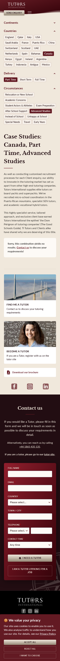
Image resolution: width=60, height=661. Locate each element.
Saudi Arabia (11, 42)
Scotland (25, 48)
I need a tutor (32, 558)
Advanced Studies (40, 111)
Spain (24, 53)
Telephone (14, 525)
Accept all (30, 642)
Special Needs (12, 122)
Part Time (10, 79)
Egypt (19, 59)
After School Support (16, 111)
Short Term (25, 79)
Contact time (15, 539)
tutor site (49, 454)
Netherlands (11, 53)
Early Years (39, 122)
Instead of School (14, 116)
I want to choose (30, 656)
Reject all (30, 649)
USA (37, 37)
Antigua (34, 64)
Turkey (8, 64)
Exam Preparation (45, 105)
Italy (29, 37)
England (9, 37)
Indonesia (21, 64)
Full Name (13, 468)
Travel (27, 122)
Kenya (8, 59)
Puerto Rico (38, 42)
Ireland (28, 59)
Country (13, 496)
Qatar (20, 37)
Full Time (40, 79)
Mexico (46, 64)
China (51, 42)
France (25, 42)
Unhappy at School (37, 116)
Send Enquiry (14, 13)
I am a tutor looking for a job (30, 571)
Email (11, 482)
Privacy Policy (48, 633)
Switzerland (11, 48)
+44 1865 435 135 (29, 446)
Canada (48, 53)
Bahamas (35, 53)
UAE (36, 48)
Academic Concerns (15, 100)
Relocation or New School (19, 94)
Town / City (14, 511)
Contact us (23, 247)
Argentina (41, 59)
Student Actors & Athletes (18, 105)
